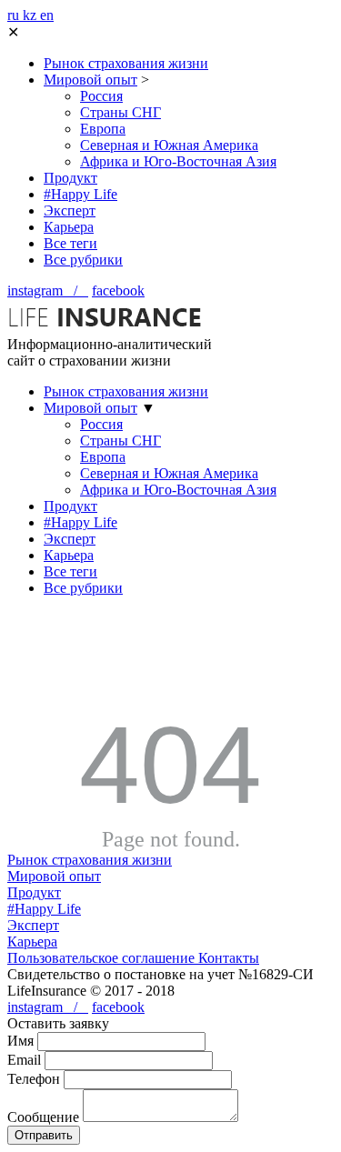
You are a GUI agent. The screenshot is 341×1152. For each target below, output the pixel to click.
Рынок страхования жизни (126, 63)
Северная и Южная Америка (169, 145)
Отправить (44, 1135)
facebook (118, 290)
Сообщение (43, 1117)
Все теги (70, 243)
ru (15, 15)
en (47, 15)
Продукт (70, 177)
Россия (101, 96)
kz (31, 15)
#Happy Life (80, 194)
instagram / (47, 290)
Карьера (69, 227)
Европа (102, 128)
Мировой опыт (90, 79)
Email (24, 1059)
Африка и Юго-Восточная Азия (178, 161)
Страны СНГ (120, 112)
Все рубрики (83, 259)
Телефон (33, 1079)
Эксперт (69, 210)
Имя (20, 1040)
